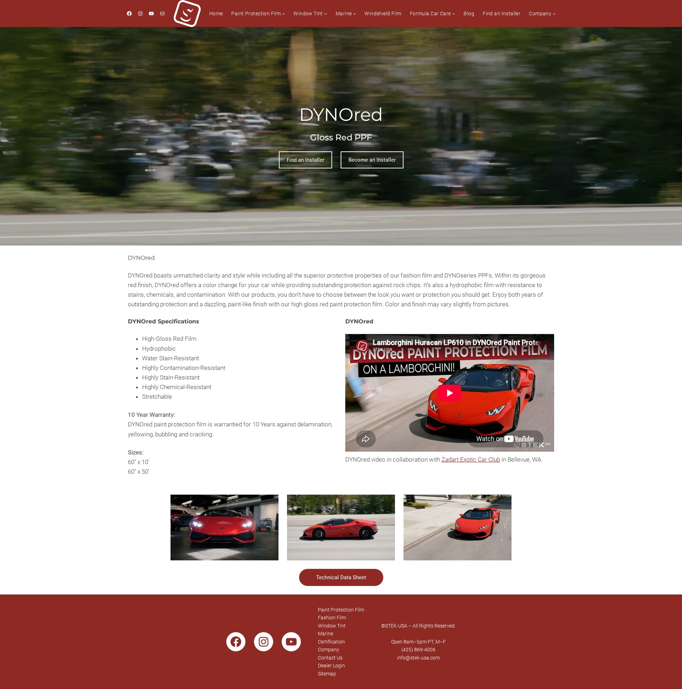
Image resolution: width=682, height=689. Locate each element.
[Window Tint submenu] (325, 13)
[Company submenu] (554, 13)
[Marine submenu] (354, 13)
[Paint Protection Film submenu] (283, 13)
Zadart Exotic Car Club (471, 459)
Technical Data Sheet (341, 577)
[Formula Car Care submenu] (453, 13)
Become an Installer (372, 160)
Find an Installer (305, 160)
